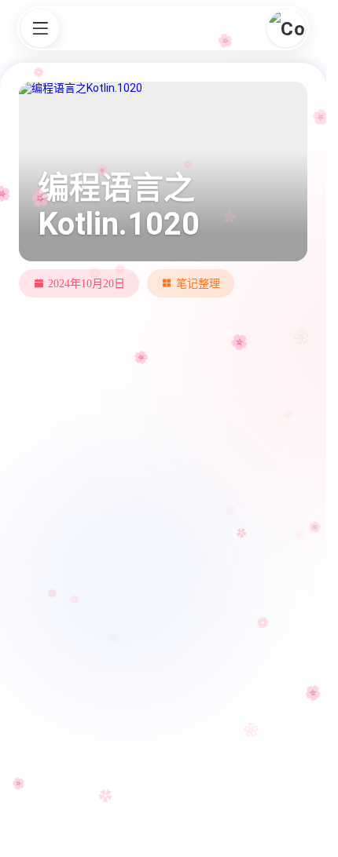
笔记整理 (198, 283)
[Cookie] (286, 28)
